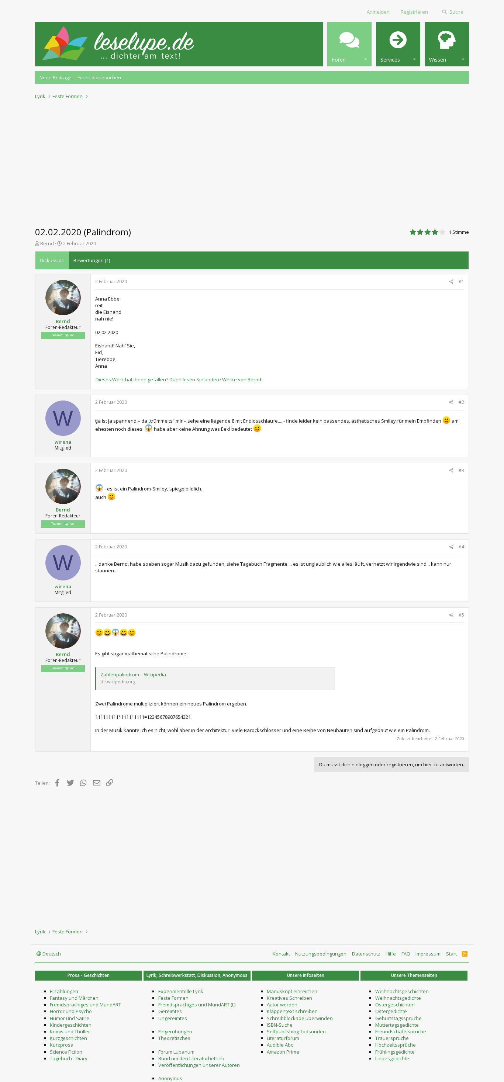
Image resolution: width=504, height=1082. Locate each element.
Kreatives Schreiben (289, 998)
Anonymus (170, 1078)
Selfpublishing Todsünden (296, 1031)
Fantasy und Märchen (74, 998)
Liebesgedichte (392, 1058)
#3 (461, 470)
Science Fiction (66, 1051)
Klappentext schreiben (292, 1011)
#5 (461, 615)
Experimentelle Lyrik (180, 991)
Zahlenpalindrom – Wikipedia (133, 674)
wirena (63, 441)
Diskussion (52, 260)
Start (451, 953)
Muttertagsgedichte (397, 1025)
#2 (461, 402)
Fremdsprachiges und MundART (85, 1004)
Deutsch (51, 953)
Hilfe (391, 953)
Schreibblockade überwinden (300, 1018)
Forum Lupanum (176, 1051)
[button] (349, 44)
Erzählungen (64, 991)
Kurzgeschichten (68, 1038)
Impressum (428, 953)
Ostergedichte (391, 1011)
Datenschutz (366, 953)
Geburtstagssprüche (398, 1018)
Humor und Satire (69, 1018)
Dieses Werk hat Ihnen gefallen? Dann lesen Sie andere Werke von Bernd (178, 379)
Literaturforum (283, 1038)
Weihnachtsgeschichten (402, 991)
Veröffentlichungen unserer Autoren (199, 1065)
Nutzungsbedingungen (320, 953)
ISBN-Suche (280, 1025)
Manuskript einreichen (292, 991)
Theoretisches (174, 1038)
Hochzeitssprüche (395, 1044)
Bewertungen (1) (91, 260)
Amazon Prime (283, 1051)
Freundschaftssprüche (400, 1031)
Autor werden (282, 1004)
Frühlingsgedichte (395, 1051)
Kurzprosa (61, 1044)
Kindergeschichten (71, 1025)
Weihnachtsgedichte (398, 998)
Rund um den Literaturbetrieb (191, 1058)
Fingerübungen (175, 1031)
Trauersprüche (392, 1038)
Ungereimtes (172, 1018)
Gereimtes (170, 1011)
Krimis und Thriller (70, 1031)
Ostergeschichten (395, 1004)
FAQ (405, 953)
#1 (461, 281)
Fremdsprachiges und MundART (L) (196, 1004)
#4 (461, 547)
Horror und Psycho (71, 1011)
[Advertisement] (252, 160)
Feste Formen (173, 998)
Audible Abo (280, 1044)
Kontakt (281, 953)
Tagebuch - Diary (68, 1058)
